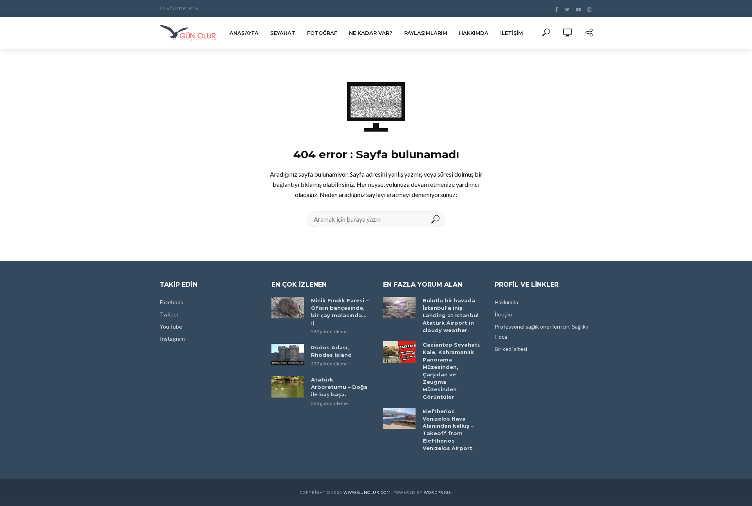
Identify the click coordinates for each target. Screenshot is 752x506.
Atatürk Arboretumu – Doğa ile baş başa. (339, 387)
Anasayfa (244, 33)
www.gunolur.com (367, 492)
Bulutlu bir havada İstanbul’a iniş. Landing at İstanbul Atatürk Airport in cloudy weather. (451, 315)
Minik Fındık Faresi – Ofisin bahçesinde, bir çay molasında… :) (340, 311)
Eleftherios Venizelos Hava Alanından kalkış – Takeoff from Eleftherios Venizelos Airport (448, 430)
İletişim (511, 33)
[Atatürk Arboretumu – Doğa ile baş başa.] (287, 387)
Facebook (171, 302)
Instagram (172, 338)
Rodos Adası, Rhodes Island (331, 351)
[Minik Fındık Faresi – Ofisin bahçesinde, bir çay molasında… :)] (287, 307)
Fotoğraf (322, 33)
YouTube (171, 326)
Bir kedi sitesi (511, 348)
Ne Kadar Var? (370, 33)
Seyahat (282, 33)
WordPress (437, 492)
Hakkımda (473, 33)
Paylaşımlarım (425, 33)
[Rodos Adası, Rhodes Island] (287, 354)
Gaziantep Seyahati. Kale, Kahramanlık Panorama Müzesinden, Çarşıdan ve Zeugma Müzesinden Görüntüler (452, 371)
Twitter (169, 314)
